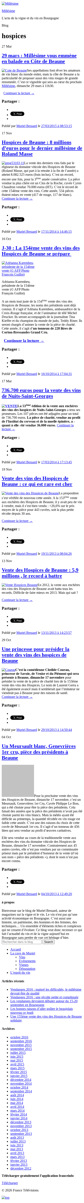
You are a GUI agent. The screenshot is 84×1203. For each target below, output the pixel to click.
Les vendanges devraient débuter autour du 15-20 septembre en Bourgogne (44, 1003)
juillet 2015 (18, 1052)
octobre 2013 (19, 1130)
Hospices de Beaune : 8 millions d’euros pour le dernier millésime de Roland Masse (42, 148)
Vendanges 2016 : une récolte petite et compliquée (44, 997)
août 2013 (17, 1137)
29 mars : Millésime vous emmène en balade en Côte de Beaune (39, 58)
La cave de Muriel (22, 953)
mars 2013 (17, 1157)
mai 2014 (16, 1103)
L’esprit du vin (20, 972)
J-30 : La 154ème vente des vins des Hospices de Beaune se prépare (41, 250)
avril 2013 (17, 1153)
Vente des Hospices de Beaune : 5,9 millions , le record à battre (40, 573)
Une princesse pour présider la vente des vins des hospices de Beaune (35, 654)
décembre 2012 (20, 1168)
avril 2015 (17, 1064)
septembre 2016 (21, 1041)
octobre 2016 (19, 1037)
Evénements (27, 961)
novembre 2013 (21, 1126)
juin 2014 (16, 1099)
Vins (22, 957)
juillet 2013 (18, 1141)
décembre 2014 (20, 1080)
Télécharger (10, 1183)
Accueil (15, 949)
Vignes (23, 965)
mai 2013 (16, 1149)
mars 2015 (17, 1068)
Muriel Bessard (26, 126)
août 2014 (17, 1095)
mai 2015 (16, 1060)
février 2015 (18, 1072)
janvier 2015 (18, 1076)
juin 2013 (16, 1145)
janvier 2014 (18, 1118)
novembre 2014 (21, 1083)
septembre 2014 (21, 1091)
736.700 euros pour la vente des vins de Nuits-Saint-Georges (41, 393)
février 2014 (18, 1114)
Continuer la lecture (18, 93)
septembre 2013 (21, 1134)
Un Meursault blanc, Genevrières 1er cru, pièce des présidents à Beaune (39, 751)
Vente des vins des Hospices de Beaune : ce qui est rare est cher (37, 481)
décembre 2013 (20, 1122)
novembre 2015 (21, 1045)
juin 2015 (16, 1056)
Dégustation (27, 968)
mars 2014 (17, 1110)
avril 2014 (17, 1106)
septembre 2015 (21, 1049)
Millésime (8, 11)
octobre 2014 (19, 1087)
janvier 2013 (18, 1164)
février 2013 (18, 1160)
